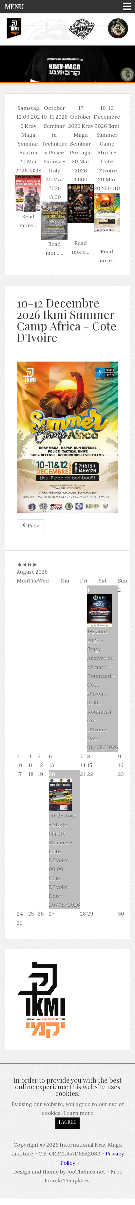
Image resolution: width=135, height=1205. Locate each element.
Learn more (78, 1113)
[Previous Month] (24, 565)
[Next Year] (29, 565)
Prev (32, 525)
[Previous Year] (19, 565)
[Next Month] (35, 565)
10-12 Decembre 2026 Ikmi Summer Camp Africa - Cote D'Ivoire (66, 320)
